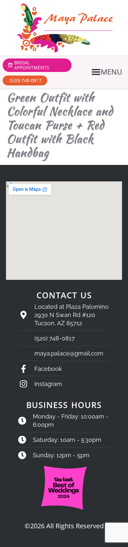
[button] (107, 72)
